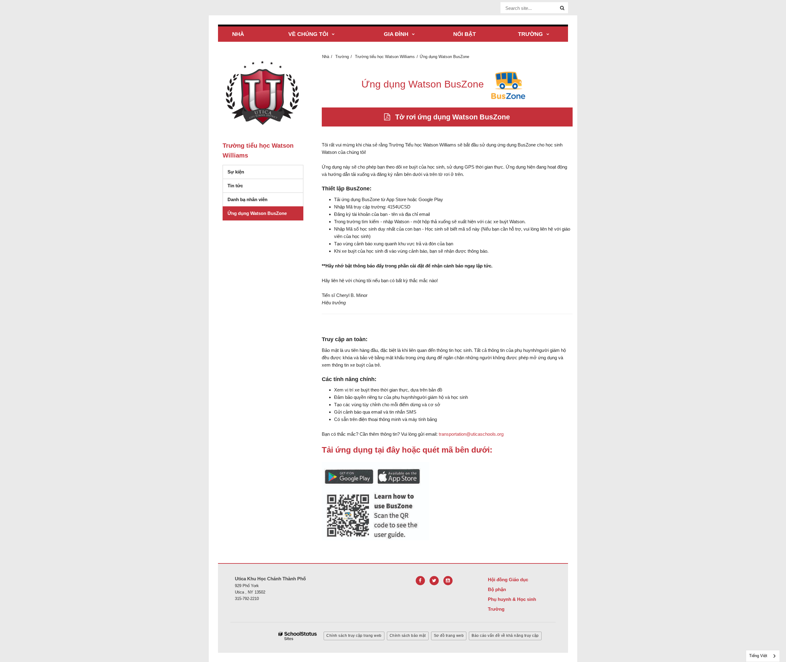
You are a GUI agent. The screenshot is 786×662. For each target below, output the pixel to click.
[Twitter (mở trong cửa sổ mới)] (434, 580)
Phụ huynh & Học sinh (512, 599)
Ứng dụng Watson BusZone (257, 213)
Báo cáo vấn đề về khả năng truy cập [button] (505, 635)
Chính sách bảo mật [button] (408, 635)
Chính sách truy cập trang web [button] (354, 635)
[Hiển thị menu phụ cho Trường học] (548, 34)
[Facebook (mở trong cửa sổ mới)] (420, 580)
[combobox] (763, 656)
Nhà (325, 56)
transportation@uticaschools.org (471, 434)
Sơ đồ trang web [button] (449, 635)
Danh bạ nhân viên (247, 199)
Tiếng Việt (758, 655)
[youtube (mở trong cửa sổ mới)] (448, 580)
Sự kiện (236, 171)
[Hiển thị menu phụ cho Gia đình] (413, 34)
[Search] (562, 8)
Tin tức (235, 185)
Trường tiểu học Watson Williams (385, 56)
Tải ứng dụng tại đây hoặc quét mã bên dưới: (407, 449)
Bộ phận (497, 589)
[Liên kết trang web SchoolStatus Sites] (297, 636)
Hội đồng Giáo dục (508, 579)
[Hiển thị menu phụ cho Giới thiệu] (333, 34)
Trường (342, 56)
